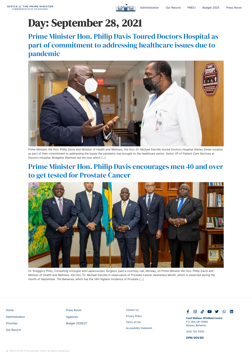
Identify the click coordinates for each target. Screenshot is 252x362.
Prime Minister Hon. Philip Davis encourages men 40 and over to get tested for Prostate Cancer (125, 170)
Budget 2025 (210, 7)
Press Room (234, 7)
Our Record (173, 7)
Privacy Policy (134, 316)
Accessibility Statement (139, 328)
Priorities (11, 323)
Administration (149, 7)
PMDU (191, 7)
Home (10, 310)
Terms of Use (133, 322)
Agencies (72, 316)
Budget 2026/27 (76, 323)
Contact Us (132, 309)
